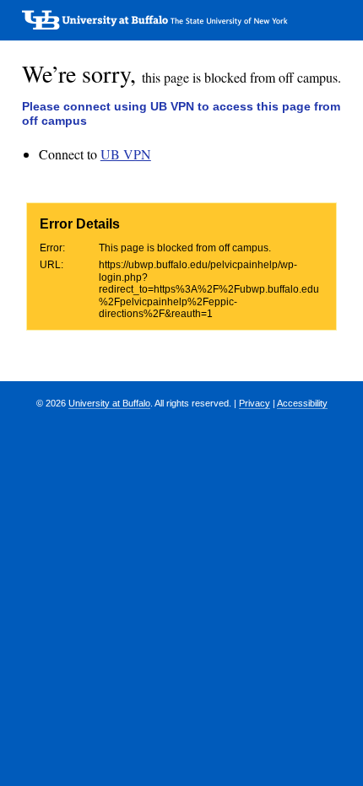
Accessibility (302, 403)
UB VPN (125, 154)
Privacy (254, 403)
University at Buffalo (109, 403)
